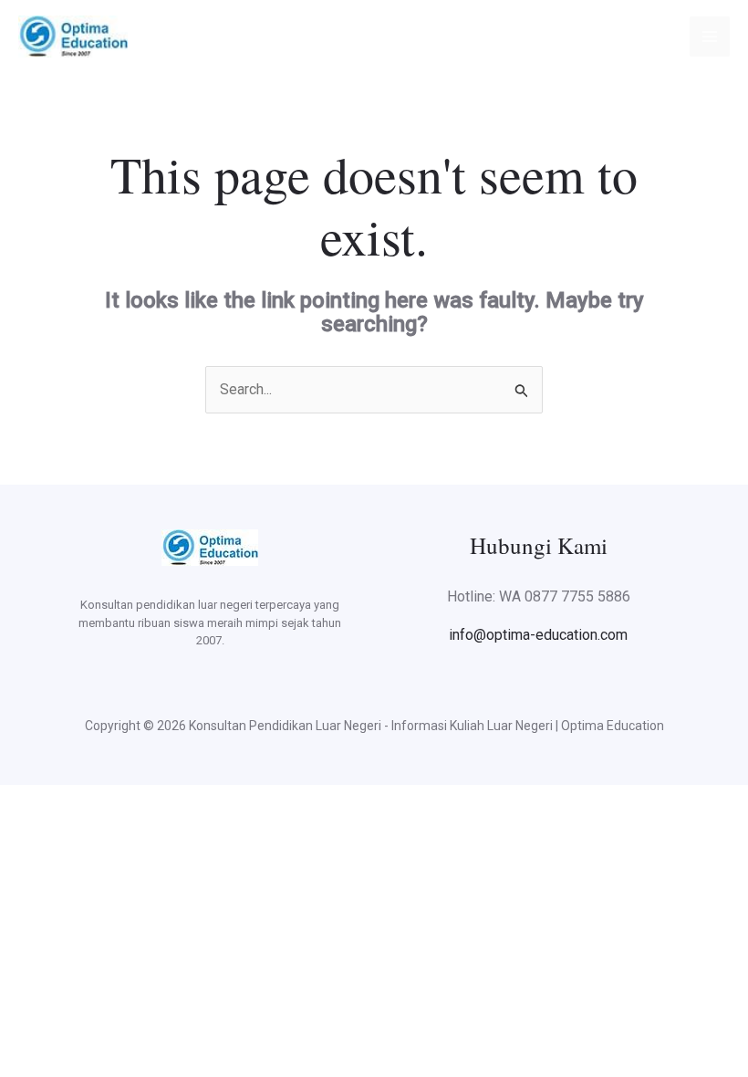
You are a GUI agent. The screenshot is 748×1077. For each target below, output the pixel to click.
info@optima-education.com (538, 634)
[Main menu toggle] (710, 36)
